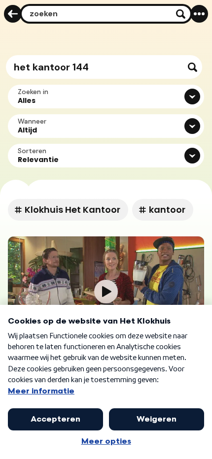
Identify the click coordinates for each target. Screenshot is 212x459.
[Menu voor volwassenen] (199, 14)
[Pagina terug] (13, 14)
